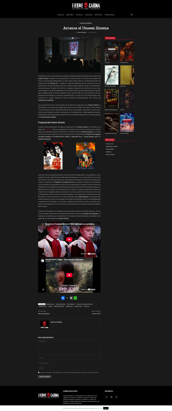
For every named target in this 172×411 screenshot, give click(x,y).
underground (69, 306)
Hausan (50, 306)
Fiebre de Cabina (82, 32)
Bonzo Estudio (110, 154)
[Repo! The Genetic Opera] (111, 98)
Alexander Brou (50, 304)
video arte (86, 306)
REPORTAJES (98, 15)
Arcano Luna (109, 144)
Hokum (122, 109)
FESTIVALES (79, 15)
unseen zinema (78, 306)
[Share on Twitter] (67, 298)
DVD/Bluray (88, 15)
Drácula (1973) (96, 313)
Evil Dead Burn (124, 62)
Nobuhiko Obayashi (59, 306)
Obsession (107, 62)
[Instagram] (111, 397)
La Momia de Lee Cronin (111, 133)
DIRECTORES (69, 15)
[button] (132, 15)
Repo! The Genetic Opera (111, 109)
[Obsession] (111, 51)
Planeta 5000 (110, 149)
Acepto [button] (105, 408)
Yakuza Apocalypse (44, 313)
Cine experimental (60, 304)
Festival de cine (43, 306)
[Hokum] (127, 98)
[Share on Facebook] (63, 298)
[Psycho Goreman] (127, 122)
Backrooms (123, 86)
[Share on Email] (71, 298)
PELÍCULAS (60, 15)
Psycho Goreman (124, 133)
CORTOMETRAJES (110, 15)
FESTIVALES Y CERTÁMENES (86, 23)
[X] (116, 397)
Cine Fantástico (71, 304)
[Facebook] (106, 397)
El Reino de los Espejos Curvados (85, 304)
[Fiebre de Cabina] (86, 6)
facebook (48, 129)
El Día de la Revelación (110, 86)
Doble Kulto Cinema (112, 146)
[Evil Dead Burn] (127, 51)
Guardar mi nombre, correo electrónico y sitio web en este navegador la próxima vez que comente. (69, 372)
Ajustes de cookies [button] (98, 408)
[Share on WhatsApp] (75, 298)
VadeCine (108, 152)
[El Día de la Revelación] (111, 75)
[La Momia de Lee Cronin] (111, 122)
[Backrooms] (127, 75)
